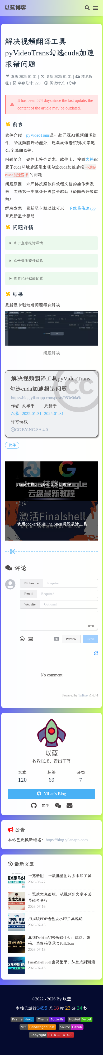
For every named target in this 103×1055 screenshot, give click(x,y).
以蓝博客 (15, 7)
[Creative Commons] (13, 429)
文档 (89, 159)
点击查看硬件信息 (28, 261)
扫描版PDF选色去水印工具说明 (55, 918)
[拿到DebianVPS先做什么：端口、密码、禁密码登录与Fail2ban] (16, 944)
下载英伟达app (82, 208)
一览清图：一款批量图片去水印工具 (59, 875)
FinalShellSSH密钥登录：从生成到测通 (61, 962)
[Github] (34, 806)
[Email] (69, 806)
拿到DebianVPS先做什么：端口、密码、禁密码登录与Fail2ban (59, 940)
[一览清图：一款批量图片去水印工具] (16, 879)
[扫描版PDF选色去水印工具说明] (16, 922)
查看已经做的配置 (28, 278)
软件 (12, 445)
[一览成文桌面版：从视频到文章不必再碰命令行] (16, 901)
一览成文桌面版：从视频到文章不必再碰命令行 (59, 897)
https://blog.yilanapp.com (67, 840)
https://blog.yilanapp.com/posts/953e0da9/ (46, 397)
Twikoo (83, 695)
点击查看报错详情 (28, 243)
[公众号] (58, 806)
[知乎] (45, 806)
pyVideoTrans (38, 135)
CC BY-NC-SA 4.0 (31, 429)
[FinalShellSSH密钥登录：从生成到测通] (16, 965)
